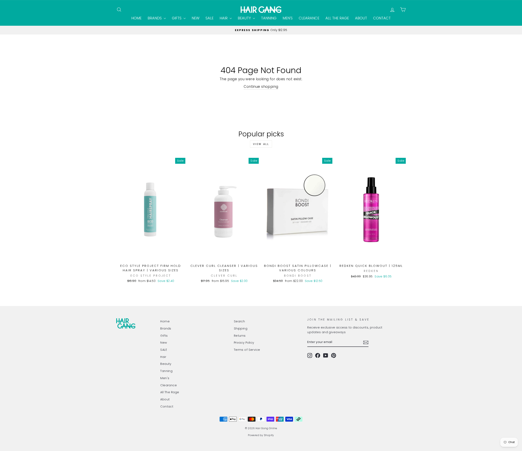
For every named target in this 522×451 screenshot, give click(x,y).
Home (136, 18)
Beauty (245, 18)
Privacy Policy (244, 343)
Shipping (240, 328)
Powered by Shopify (261, 435)
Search (239, 321)
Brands (155, 18)
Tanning (268, 18)
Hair (224, 18)
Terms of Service (247, 350)
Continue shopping (261, 86)
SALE (209, 18)
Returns (240, 336)
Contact (382, 18)
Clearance (309, 18)
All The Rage (337, 18)
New (195, 18)
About (361, 18)
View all (261, 144)
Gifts (177, 18)
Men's (288, 18)
